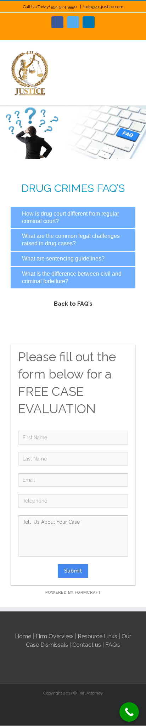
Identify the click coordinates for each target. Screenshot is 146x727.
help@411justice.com (103, 6)
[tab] (73, 218)
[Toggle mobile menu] (132, 51)
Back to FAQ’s (73, 303)
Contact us (86, 644)
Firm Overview (54, 636)
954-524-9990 (64, 6)
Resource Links (97, 636)
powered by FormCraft (73, 592)
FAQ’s (112, 644)
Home (23, 636)
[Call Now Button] (129, 712)
